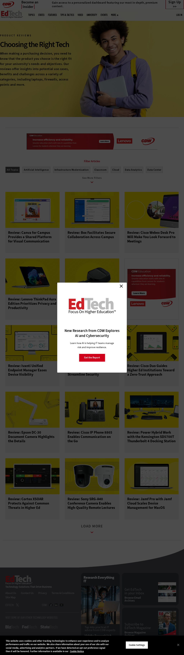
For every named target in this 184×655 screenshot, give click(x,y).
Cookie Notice (77, 651)
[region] (92, 645)
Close (121, 286)
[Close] (178, 645)
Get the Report (92, 357)
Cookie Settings (137, 645)
